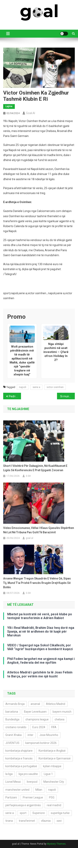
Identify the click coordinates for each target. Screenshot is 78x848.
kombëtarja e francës (19, 758)
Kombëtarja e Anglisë (52, 750)
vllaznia (46, 820)
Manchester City (53, 781)
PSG (51, 797)
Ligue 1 (48, 774)
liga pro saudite (28, 774)
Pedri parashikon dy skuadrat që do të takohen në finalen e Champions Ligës (15, 396)
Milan (38, 789)
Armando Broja (15, 703)
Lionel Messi (13, 781)
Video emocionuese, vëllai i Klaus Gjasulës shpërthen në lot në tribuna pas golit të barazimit (38, 530)
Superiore (38, 813)
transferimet (27, 820)
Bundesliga (12, 719)
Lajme (9, 106)
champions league (37, 719)
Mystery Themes (56, 843)
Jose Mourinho (48, 735)
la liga (9, 774)
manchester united (17, 789)
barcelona (11, 711)
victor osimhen (55, 387)
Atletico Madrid (55, 703)
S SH (28, 476)
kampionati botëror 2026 (41, 742)
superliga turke (60, 813)
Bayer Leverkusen (35, 711)
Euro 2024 (38, 727)
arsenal (35, 703)
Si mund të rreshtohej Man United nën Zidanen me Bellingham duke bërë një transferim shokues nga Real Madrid (67, 396)
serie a (36, 387)
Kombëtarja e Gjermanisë (55, 758)
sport (23, 813)
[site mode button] (64, 34)
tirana (9, 820)
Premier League (33, 797)
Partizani (11, 797)
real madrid (54, 805)
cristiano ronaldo (15, 727)
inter (30, 735)
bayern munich (62, 711)
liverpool (32, 781)
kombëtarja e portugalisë (21, 766)
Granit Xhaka (13, 735)
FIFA (53, 727)
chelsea (59, 719)
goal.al (30, 113)
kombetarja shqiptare (19, 750)
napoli (22, 387)
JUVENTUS (12, 742)
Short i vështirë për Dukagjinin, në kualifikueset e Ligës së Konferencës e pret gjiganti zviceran (35, 468)
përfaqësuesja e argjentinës (23, 805)
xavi (59, 820)
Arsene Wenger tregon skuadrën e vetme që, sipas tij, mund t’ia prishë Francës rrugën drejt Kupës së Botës (37, 583)
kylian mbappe (52, 766)
